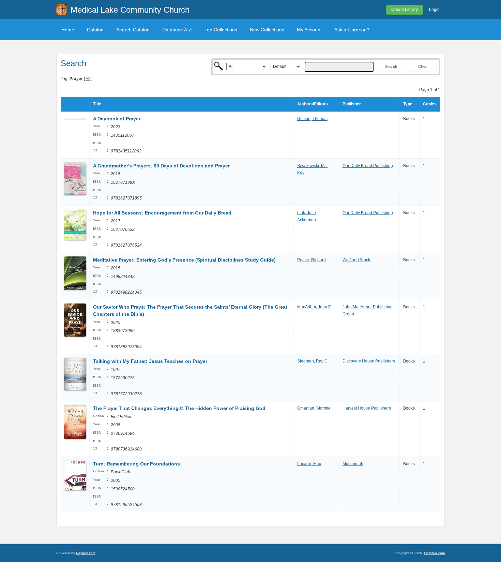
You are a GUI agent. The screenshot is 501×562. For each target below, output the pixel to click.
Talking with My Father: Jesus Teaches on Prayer (150, 361)
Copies (430, 104)
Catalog (95, 29)
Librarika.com (434, 553)
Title (97, 104)
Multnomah (353, 463)
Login (434, 9)
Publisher (352, 104)
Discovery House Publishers (369, 361)
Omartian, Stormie (314, 408)
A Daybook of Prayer (116, 118)
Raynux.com (85, 553)
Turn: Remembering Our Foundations (136, 464)
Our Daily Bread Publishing (368, 165)
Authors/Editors (312, 104)
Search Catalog (133, 29)
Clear (422, 66)
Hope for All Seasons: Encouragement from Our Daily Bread (162, 213)
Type (407, 104)
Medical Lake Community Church (130, 9)
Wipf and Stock (356, 259)
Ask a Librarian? (351, 29)
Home (67, 29)
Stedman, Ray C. (313, 361)
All (88, 78)
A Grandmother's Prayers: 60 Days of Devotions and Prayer (161, 165)
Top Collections (220, 29)
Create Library (404, 9)
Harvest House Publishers (367, 408)
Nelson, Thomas (312, 118)
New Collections (267, 29)
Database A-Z (177, 29)
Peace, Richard (311, 259)
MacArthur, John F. (314, 307)
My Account (309, 29)
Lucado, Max (309, 463)
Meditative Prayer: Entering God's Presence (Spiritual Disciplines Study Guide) (184, 260)
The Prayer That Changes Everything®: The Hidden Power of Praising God (179, 408)
